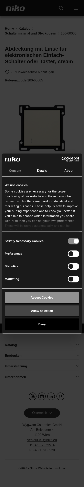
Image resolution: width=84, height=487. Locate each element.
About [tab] (68, 170)
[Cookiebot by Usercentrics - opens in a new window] (61, 159)
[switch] (73, 253)
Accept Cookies (42, 297)
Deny (42, 324)
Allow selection (42, 310)
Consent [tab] (15, 170)
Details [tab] (42, 170)
